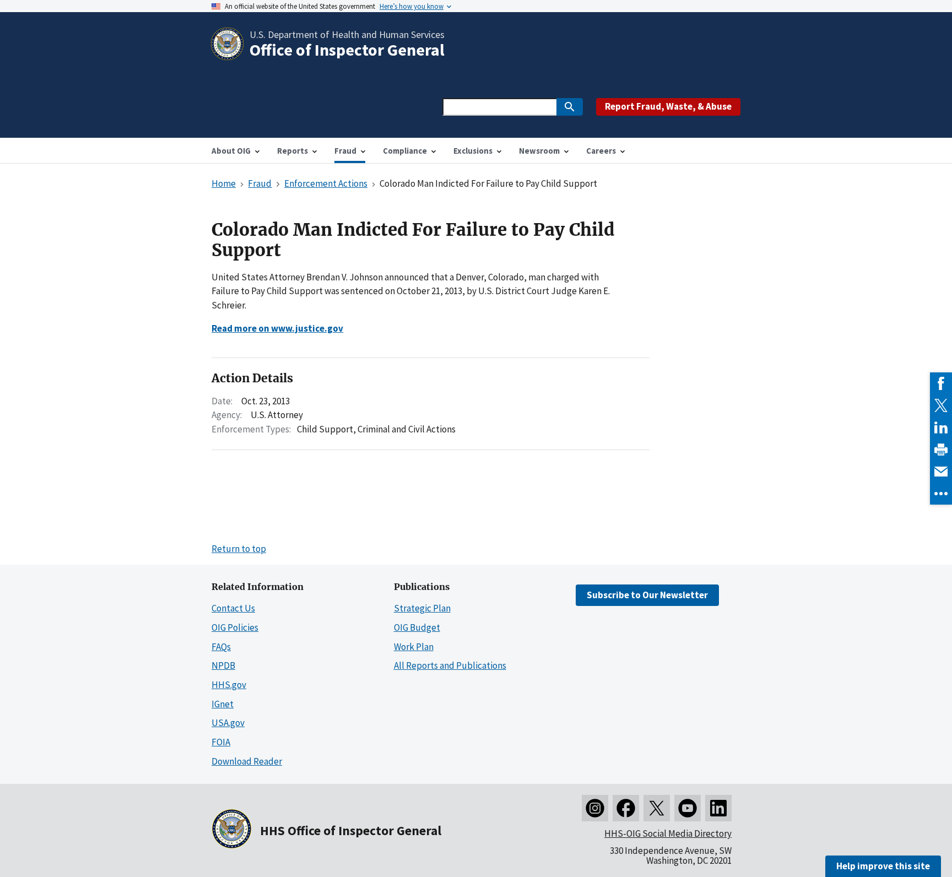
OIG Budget (417, 627)
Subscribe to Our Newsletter (647, 595)
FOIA (221, 742)
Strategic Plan (422, 608)
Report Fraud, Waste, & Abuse (668, 106)
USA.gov (228, 723)
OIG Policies (235, 627)
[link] (941, 383)
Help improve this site (883, 866)
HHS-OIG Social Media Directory (668, 833)
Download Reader (247, 761)
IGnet (223, 704)
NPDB (223, 665)
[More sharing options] (941, 494)
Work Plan (414, 647)
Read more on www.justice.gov (277, 328)
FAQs (221, 647)
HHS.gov (229, 685)
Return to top (239, 549)
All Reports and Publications (450, 665)
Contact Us (233, 608)
